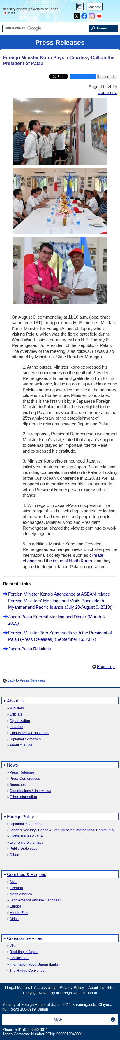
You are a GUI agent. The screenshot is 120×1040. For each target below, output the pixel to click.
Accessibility (45, 987)
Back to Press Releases (26, 680)
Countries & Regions (26, 874)
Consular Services (24, 938)
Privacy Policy (72, 987)
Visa (13, 946)
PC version (80, 7)
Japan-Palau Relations (29, 648)
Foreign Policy (20, 816)
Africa (14, 919)
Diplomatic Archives (25, 739)
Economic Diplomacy (26, 842)
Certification (19, 958)
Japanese (94, 6)
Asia (13, 882)
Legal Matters (18, 987)
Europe (15, 906)
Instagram (92, 14)
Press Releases (22, 772)
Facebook (84, 14)
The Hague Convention (28, 971)
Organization (20, 721)
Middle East (19, 913)
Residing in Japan (24, 952)
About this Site (21, 745)
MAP (58, 1019)
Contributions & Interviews (30, 791)
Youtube (99, 14)
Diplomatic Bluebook (26, 824)
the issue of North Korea (69, 560)
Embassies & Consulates (29, 733)
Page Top (106, 666)
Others (15, 855)
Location (16, 727)
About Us (16, 700)
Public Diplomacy (23, 849)
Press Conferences (25, 779)
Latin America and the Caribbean (36, 900)
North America (21, 894)
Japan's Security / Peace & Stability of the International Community (62, 830)
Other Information (23, 797)
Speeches (18, 785)
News (12, 764)
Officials (16, 714)
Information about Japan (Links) (35, 964)
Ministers (17, 708)
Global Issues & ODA (26, 836)
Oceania (16, 888)
